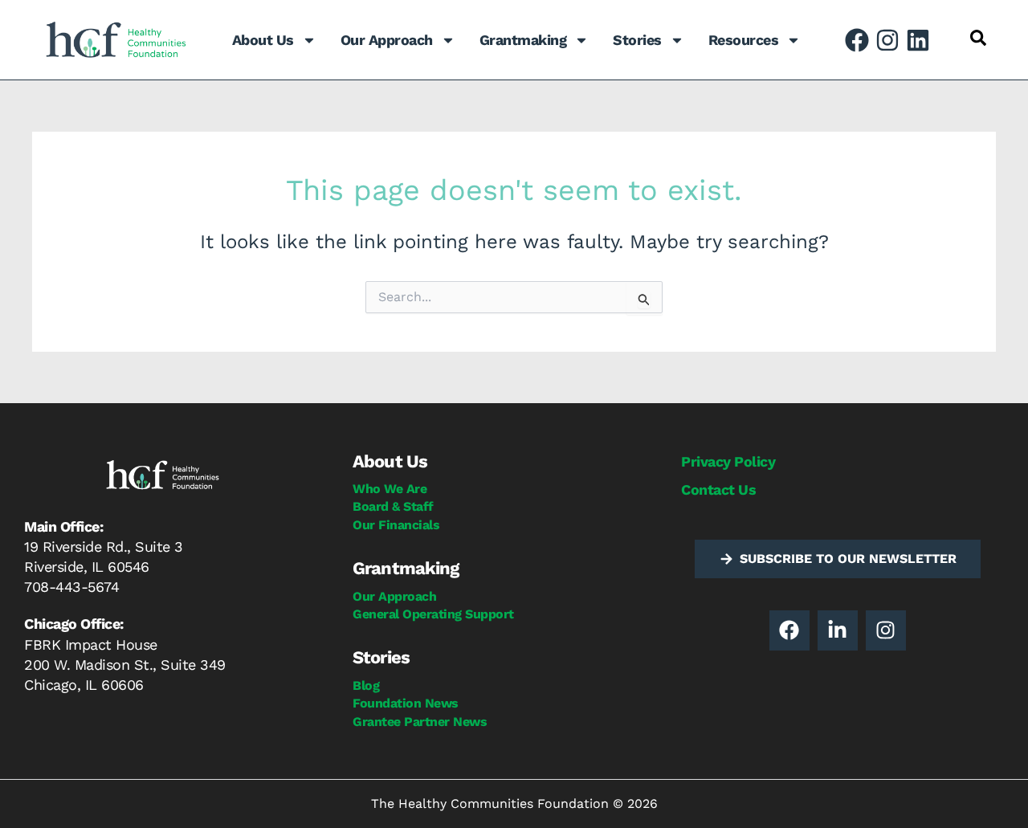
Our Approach (387, 39)
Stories (637, 39)
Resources (743, 39)
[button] (978, 38)
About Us (263, 39)
